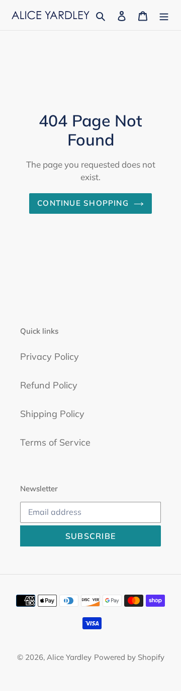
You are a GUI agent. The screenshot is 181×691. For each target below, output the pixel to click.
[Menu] (163, 15)
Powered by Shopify (129, 657)
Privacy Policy (49, 356)
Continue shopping (83, 203)
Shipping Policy (52, 414)
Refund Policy (48, 385)
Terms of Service (55, 442)
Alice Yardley (69, 657)
